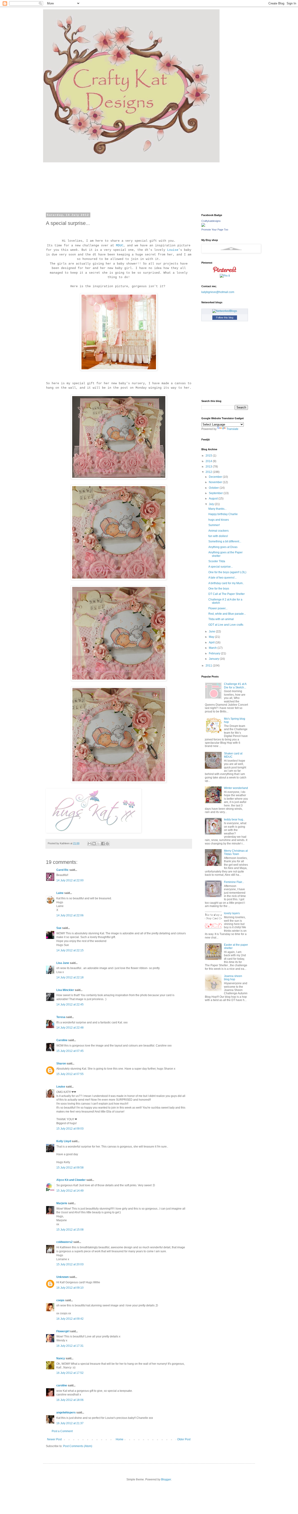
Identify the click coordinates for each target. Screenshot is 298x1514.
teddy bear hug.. (234, 819)
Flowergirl (62, 1331)
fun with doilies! (218, 536)
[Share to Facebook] (103, 843)
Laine (60, 893)
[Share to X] (98, 843)
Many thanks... (217, 508)
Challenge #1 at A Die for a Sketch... (235, 685)
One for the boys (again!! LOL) (227, 572)
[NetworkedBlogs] (224, 311)
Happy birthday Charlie (223, 514)
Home (119, 1439)
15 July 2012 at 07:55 (70, 1074)
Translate (232, 429)
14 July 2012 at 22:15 (70, 950)
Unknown (62, 1277)
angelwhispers (66, 1412)
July (212, 504)
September (216, 493)
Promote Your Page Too (214, 229)
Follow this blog (224, 317)
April (212, 642)
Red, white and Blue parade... (227, 613)
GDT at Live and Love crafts (225, 624)
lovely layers (232, 913)
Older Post (183, 1439)
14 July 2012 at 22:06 (70, 915)
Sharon (61, 1063)
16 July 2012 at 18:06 (70, 1400)
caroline (61, 1385)
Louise (172, 250)
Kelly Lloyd (63, 1141)
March (213, 647)
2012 (209, 472)
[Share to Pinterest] (107, 843)
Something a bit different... (224, 541)
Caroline (62, 1040)
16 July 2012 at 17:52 (70, 1372)
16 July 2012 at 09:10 (70, 1287)
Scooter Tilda (216, 561)
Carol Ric (62, 870)
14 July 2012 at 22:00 (70, 880)
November (216, 482)
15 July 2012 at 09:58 (70, 1167)
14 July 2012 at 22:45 (70, 1004)
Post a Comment (62, 1431)
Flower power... (217, 608)
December (216, 476)
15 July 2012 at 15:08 (70, 1229)
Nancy (60, 1358)
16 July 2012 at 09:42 (70, 1318)
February (215, 653)
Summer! (214, 525)
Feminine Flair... (234, 882)
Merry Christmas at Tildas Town (236, 852)
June (212, 631)
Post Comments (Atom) (77, 1446)
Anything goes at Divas (222, 547)
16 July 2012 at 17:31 (70, 1345)
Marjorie (61, 1203)
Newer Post (54, 1439)
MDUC (119, 245)
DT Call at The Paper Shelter (226, 594)
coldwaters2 (64, 1242)
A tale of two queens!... (222, 577)
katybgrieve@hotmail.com (217, 292)
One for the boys (218, 588)
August (213, 498)
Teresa (60, 1017)
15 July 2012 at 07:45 (70, 1051)
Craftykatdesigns (211, 221)
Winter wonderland (236, 788)
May (212, 636)
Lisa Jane (62, 963)
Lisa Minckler (65, 990)
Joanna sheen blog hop (233, 977)
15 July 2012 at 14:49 (70, 1190)
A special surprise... (220, 566)
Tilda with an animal (221, 619)
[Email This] (89, 843)
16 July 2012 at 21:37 (70, 1423)
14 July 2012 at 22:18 (70, 977)
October (214, 487)
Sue (58, 928)
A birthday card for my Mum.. (226, 583)
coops (60, 1300)
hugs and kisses (218, 519)
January (214, 658)
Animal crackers (218, 530)
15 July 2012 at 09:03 (70, 1128)
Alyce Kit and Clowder (71, 1180)
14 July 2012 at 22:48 (70, 1027)
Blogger (166, 1479)
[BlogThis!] (94, 843)
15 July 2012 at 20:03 (70, 1264)
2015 (209, 455)
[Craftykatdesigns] (203, 225)
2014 (209, 461)
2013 (209, 466)
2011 (209, 665)
